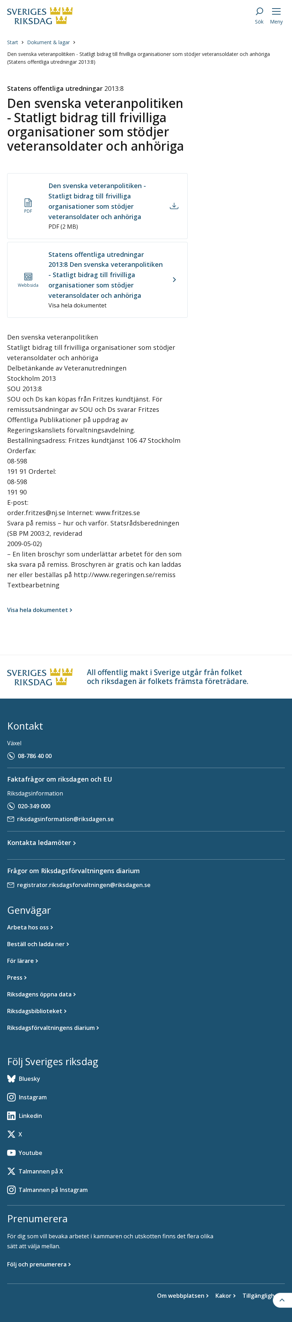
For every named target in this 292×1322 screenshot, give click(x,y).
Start (12, 42)
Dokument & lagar (48, 42)
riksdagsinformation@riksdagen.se (65, 819)
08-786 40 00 (35, 756)
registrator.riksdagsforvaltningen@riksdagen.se (84, 885)
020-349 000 (34, 806)
